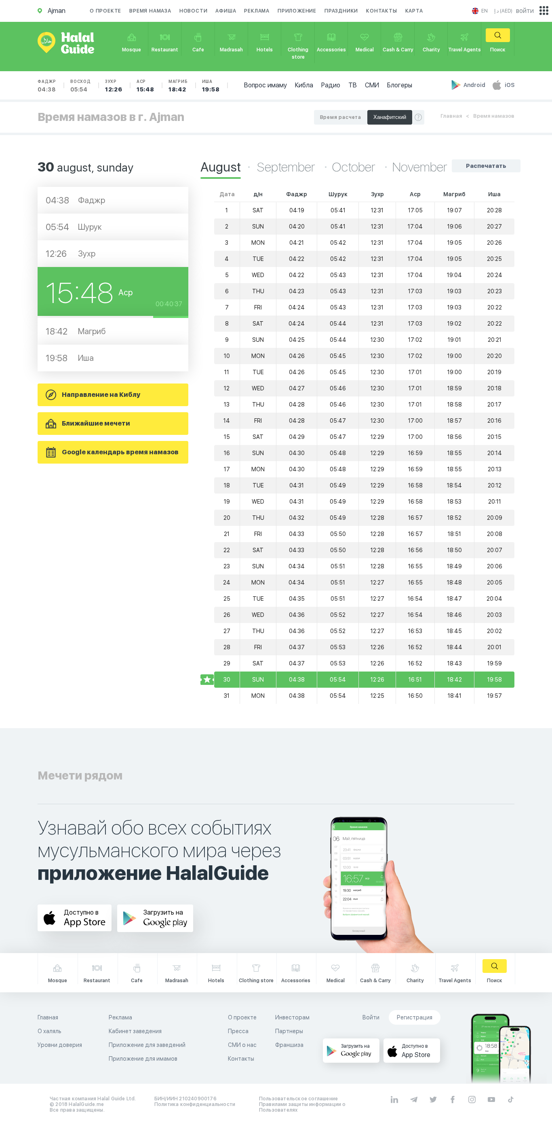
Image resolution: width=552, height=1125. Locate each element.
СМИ (372, 85)
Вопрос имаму (265, 85)
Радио (330, 85)
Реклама (257, 11)
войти (525, 11)
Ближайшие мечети (96, 423)
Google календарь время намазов (120, 452)
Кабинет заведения (135, 1031)
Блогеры (399, 85)
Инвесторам (292, 1017)
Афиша (225, 11)
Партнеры (289, 1031)
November (419, 167)
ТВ (352, 85)
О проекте (105, 11)
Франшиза (289, 1045)
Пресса (238, 1031)
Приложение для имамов (143, 1058)
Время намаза (150, 11)
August (220, 167)
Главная (451, 116)
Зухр (113, 86)
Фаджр (47, 86)
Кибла (304, 85)
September (287, 167)
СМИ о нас (242, 1045)
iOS (509, 85)
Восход (80, 86)
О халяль (49, 1031)
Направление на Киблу (101, 394)
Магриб (178, 86)
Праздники (341, 11)
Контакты (381, 11)
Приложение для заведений (147, 1045)
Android (475, 85)
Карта (414, 11)
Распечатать (486, 166)
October (355, 167)
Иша (211, 86)
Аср (145, 86)
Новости (193, 11)
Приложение (297, 11)
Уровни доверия (60, 1045)
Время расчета (340, 117)
